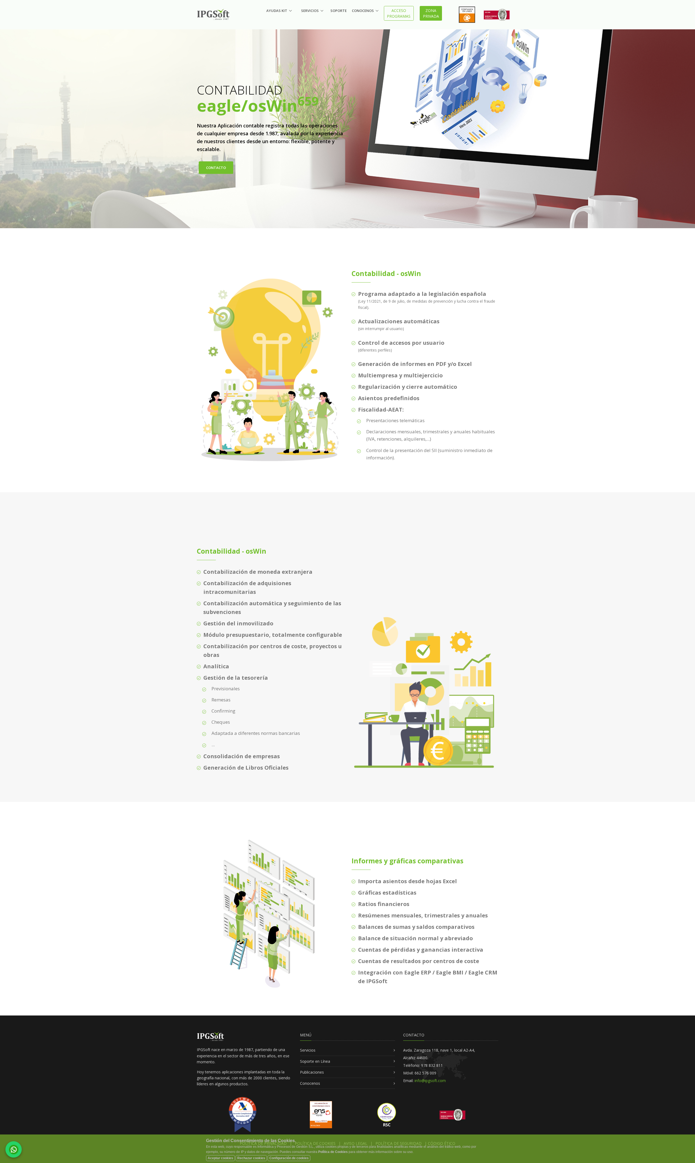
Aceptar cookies (220, 1158)
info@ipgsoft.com (429, 1080)
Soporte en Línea (315, 1061)
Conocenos (310, 1083)
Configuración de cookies (289, 1158)
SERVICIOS (310, 10)
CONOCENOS (363, 10)
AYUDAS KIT (276, 10)
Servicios (307, 1050)
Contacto (216, 167)
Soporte (338, 10)
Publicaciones (312, 1072)
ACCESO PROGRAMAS (398, 13)
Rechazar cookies (251, 1158)
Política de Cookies (333, 1152)
